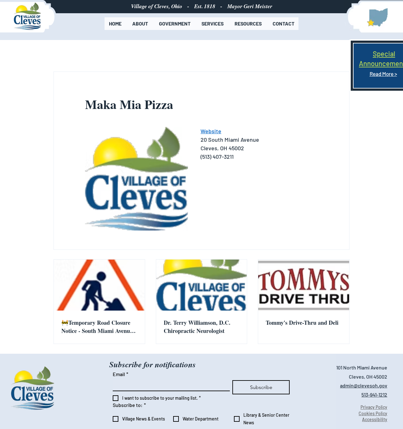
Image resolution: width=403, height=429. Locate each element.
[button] (140, 23)
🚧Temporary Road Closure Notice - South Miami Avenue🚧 (97, 326)
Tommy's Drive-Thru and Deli (302, 322)
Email (120, 374)
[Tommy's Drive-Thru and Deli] (303, 285)
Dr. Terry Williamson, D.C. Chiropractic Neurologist (197, 326)
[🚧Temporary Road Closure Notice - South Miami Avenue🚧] (99, 285)
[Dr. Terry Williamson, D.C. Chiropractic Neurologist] (201, 285)
